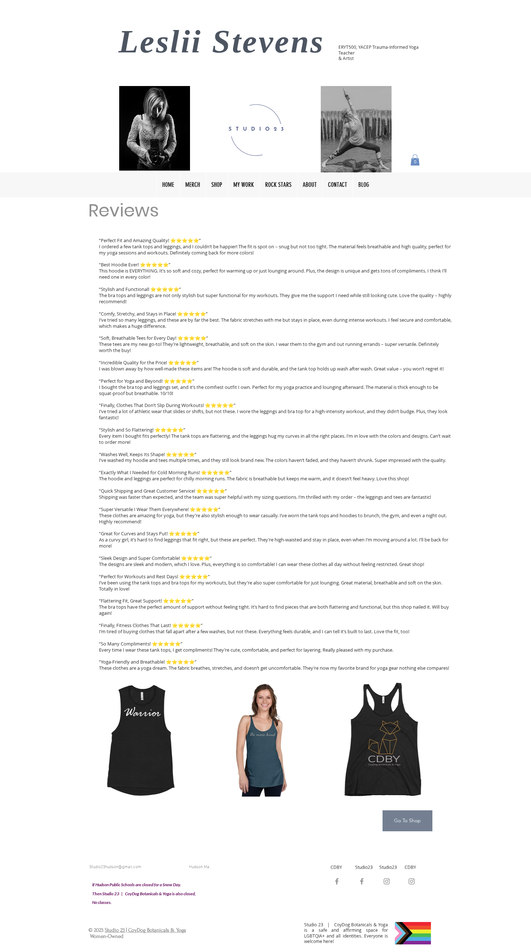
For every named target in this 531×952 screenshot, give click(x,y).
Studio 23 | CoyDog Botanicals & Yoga (145, 930)
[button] (415, 160)
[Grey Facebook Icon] (362, 881)
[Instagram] (411, 881)
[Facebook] (337, 881)
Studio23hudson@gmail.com (115, 867)
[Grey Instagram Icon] (387, 881)
